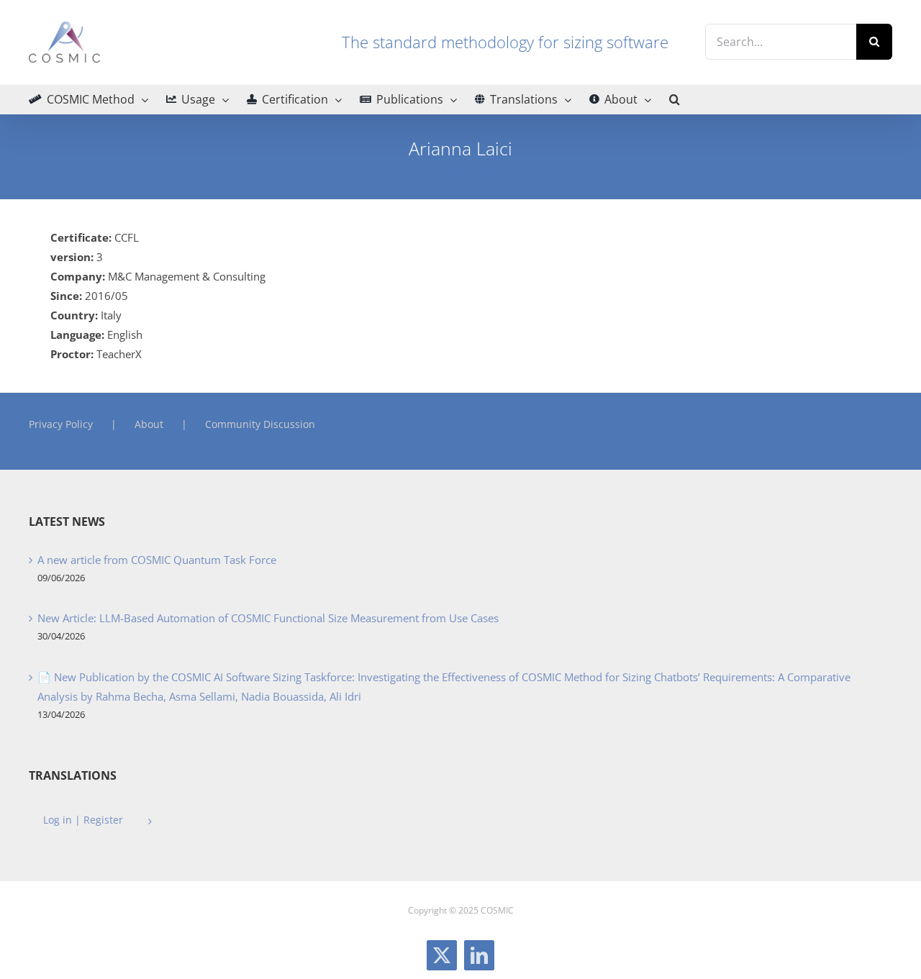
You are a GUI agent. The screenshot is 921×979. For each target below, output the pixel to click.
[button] (674, 99)
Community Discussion (260, 424)
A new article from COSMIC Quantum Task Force (156, 559)
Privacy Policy (61, 424)
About (149, 424)
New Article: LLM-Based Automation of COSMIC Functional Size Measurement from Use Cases (268, 618)
